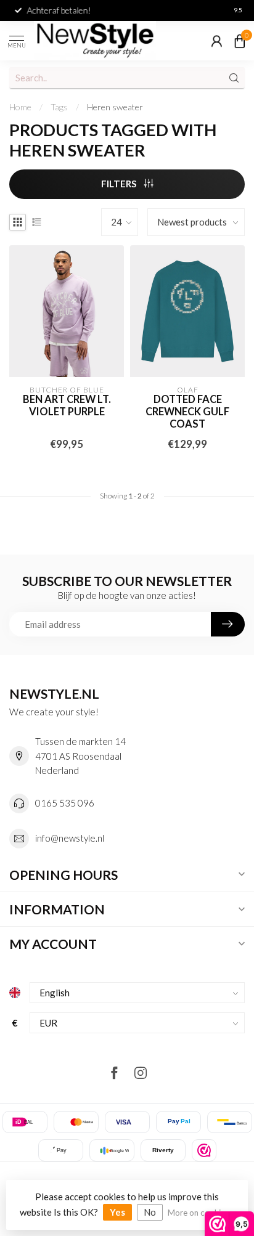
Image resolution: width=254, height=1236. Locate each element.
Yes (117, 1212)
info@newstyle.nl (69, 838)
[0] (240, 40)
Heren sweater (115, 107)
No (150, 1212)
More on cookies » (201, 1213)
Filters (119, 183)
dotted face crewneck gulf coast (187, 412)
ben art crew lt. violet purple (67, 406)
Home (20, 107)
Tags (59, 107)
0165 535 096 (64, 802)
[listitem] (204, 1150)
